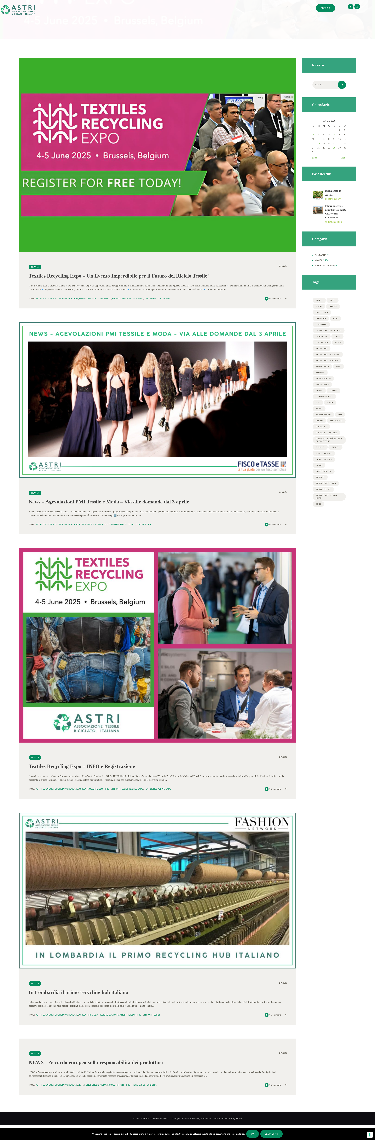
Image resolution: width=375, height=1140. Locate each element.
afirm (319, 300)
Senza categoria (324, 265)
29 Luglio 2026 (333, 199)
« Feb (314, 157)
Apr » (344, 157)
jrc (318, 402)
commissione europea (328, 330)
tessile (320, 477)
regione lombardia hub (112, 1015)
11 (319, 139)
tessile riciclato (326, 483)
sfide (319, 465)
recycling (336, 420)
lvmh (330, 402)
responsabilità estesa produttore (329, 439)
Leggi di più (271, 1134)
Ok (252, 1134)
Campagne (320, 255)
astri (39, 298)
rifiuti (107, 298)
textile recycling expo (157, 298)
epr (81, 1085)
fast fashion (323, 378)
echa (338, 342)
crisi (337, 336)
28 (334, 148)
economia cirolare (327, 360)
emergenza (322, 366)
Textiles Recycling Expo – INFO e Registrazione (82, 766)
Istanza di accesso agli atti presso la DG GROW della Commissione (335, 212)
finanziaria (322, 384)
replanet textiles (326, 432)
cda (335, 318)
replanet (321, 426)
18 (318, 143)
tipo (318, 504)
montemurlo (323, 414)
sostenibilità (148, 1085)
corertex (321, 336)
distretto (322, 342)
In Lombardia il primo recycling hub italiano (78, 992)
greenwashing (324, 396)
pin (340, 414)
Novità (35, 267)
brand (332, 306)
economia (48, 298)
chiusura (321, 324)
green (82, 298)
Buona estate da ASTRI (333, 193)
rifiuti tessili (120, 298)
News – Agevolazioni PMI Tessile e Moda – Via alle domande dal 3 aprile (109, 502)
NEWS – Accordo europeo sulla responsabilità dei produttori (96, 1062)
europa (320, 372)
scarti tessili (324, 459)
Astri (283, 266)
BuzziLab (321, 318)
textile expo (136, 298)
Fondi (82, 524)
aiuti (332, 300)
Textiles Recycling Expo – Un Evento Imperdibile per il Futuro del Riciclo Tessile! (119, 276)
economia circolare (66, 298)
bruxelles (322, 312)
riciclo (98, 298)
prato (319, 420)
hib (89, 1015)
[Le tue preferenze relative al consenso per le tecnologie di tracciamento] (370, 1135)
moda (90, 298)
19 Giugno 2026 (333, 222)
